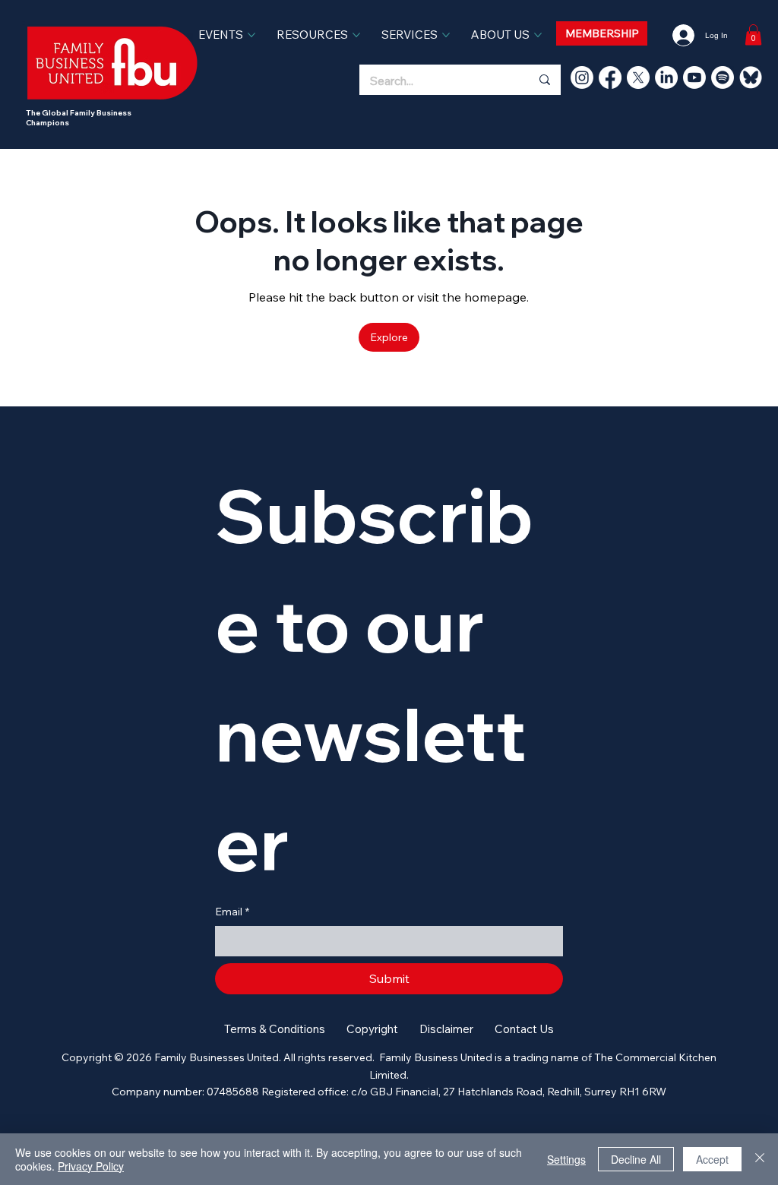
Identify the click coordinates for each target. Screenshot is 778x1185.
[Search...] (544, 79)
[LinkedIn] (666, 77)
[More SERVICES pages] (446, 35)
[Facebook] (610, 77)
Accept (712, 1159)
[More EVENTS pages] (251, 35)
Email (232, 911)
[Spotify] (722, 77)
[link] (753, 34)
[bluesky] (750, 77)
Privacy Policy (91, 1166)
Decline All (636, 1159)
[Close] (760, 1159)
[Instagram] (582, 77)
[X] (638, 77)
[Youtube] (694, 77)
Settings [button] (566, 1159)
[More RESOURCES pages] (356, 35)
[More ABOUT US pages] (538, 35)
